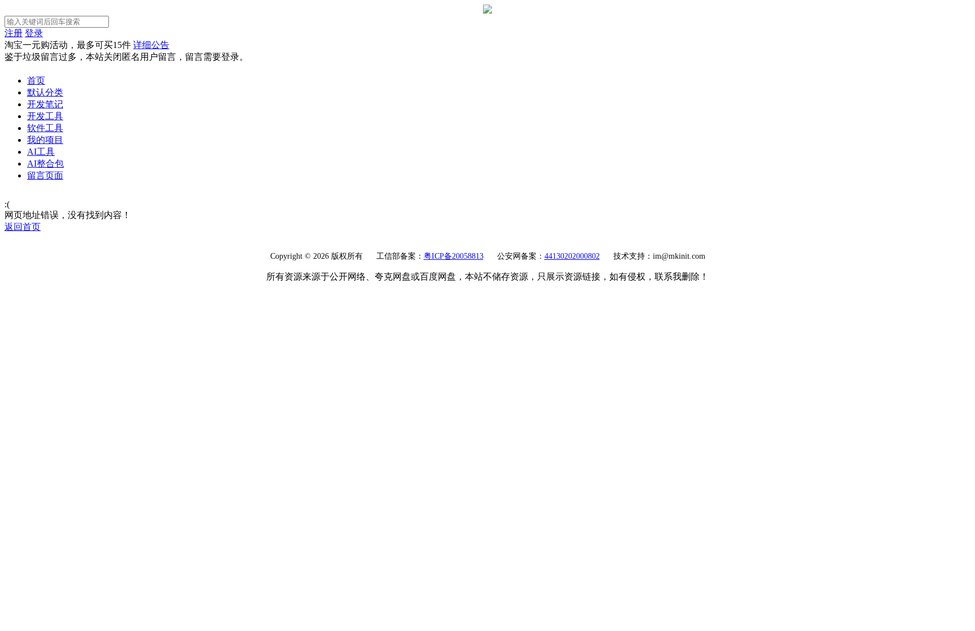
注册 (14, 33)
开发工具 (45, 116)
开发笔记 (45, 104)
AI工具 (41, 151)
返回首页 (23, 227)
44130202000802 (572, 256)
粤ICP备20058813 (454, 256)
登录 (34, 33)
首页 (36, 80)
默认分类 (45, 92)
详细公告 (151, 45)
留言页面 (45, 175)
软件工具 (45, 128)
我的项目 (45, 140)
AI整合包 (45, 163)
